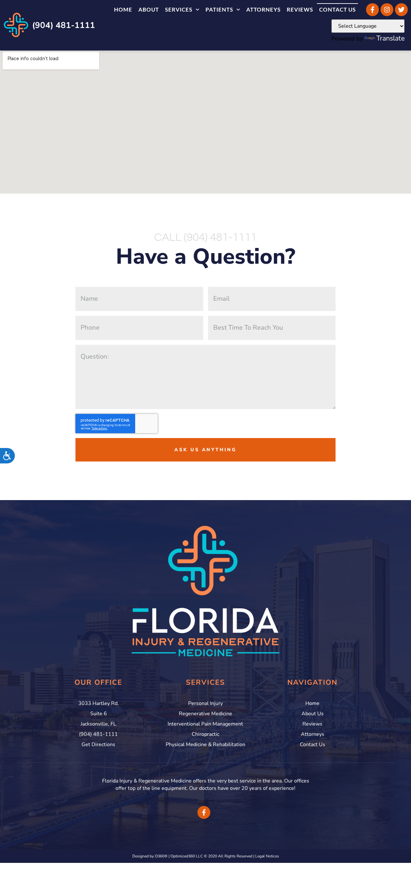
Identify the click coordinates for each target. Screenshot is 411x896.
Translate (390, 38)
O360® (161, 856)
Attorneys (263, 9)
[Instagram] (386, 9)
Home (123, 9)
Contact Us (337, 9)
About (148, 9)
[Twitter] (401, 9)
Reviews (300, 9)
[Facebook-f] (372, 9)
